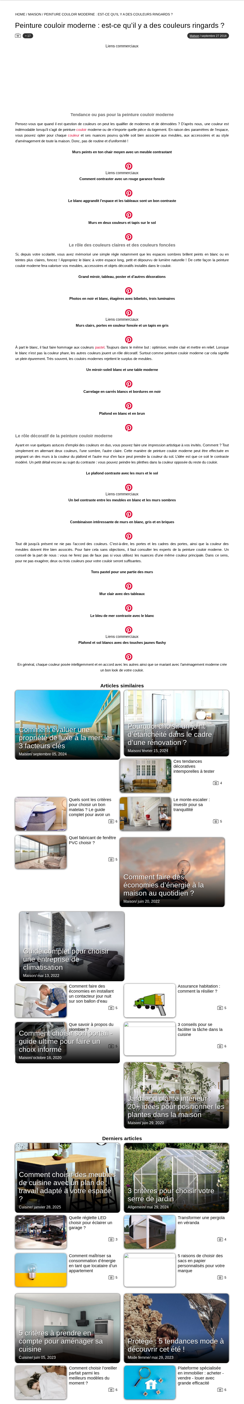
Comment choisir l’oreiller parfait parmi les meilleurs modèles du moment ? (93, 1375)
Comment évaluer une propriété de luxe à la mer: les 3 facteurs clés (66, 738)
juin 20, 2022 (149, 901)
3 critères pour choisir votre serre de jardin (171, 1195)
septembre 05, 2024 (50, 754)
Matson (194, 36)
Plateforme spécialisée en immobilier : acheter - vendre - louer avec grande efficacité (201, 1375)
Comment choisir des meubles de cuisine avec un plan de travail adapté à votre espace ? (67, 1187)
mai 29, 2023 (162, 1357)
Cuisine (25, 1207)
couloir (81, 130)
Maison (34, 14)
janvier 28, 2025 (47, 1207)
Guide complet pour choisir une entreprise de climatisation (66, 959)
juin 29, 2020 (153, 1123)
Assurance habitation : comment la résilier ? (199, 989)
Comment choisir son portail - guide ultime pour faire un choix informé (65, 1041)
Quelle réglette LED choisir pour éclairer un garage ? (90, 1222)
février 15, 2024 (155, 751)
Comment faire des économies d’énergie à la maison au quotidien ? (163, 885)
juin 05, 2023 (45, 1357)
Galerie (122, 164)
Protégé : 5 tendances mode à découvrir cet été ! (176, 1345)
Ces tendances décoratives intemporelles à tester (193, 766)
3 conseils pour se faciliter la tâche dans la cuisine (200, 1029)
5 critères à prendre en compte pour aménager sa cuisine (61, 1341)
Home (20, 14)
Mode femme (139, 1357)
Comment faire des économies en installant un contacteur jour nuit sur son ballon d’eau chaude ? (91, 996)
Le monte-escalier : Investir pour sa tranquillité (191, 804)
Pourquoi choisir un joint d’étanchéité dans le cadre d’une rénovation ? (170, 734)
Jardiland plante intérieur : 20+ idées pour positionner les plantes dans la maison (176, 1106)
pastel (99, 347)
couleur (73, 135)
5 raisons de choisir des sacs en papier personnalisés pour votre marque (201, 1263)
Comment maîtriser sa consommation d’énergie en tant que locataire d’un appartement (93, 1263)
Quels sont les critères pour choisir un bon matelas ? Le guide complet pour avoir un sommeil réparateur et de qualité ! (93, 812)
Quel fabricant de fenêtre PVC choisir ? (92, 840)
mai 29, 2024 (158, 1207)
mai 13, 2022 (48, 976)
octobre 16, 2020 (47, 1058)
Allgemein (136, 1207)
